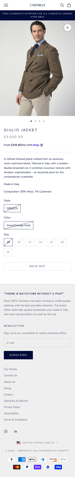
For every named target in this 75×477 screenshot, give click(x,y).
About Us (9, 382)
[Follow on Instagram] (6, 431)
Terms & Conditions (16, 419)
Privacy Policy (12, 407)
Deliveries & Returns (16, 401)
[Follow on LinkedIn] (16, 431)
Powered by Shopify (54, 450)
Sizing (7, 388)
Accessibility (11, 413)
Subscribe (18, 355)
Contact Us (10, 375)
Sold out (37, 266)
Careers (8, 394)
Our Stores (10, 369)
